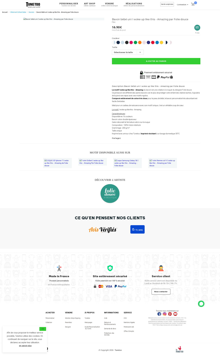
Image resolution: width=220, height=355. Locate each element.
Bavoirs (31, 12)
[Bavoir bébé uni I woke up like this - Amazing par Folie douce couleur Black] (127, 42)
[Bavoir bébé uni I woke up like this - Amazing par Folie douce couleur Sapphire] (157, 42)
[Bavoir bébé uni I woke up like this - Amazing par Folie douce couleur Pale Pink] (144, 42)
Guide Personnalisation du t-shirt (92, 328)
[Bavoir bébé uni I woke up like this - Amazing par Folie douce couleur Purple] (148, 42)
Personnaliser (68, 4)
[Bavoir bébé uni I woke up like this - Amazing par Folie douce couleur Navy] (118, 42)
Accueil (5, 12)
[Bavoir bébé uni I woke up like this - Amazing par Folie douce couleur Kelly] (135, 42)
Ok (42, 329)
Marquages (88, 322)
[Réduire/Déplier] (201, 304)
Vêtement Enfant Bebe (18, 12)
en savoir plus (25, 345)
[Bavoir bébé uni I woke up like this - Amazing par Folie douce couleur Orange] (140, 42)
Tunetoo (87, 318)
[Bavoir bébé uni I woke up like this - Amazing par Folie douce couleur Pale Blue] (122, 42)
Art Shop (89, 4)
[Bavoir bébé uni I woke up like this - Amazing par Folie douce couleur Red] (153, 42)
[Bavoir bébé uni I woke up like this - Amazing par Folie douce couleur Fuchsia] (131, 42)
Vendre (109, 4)
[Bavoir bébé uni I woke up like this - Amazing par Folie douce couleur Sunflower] (161, 42)
